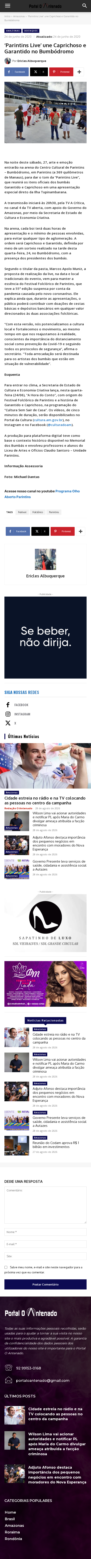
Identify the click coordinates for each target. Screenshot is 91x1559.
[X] (8, 723)
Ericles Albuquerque (31, 61)
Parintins (54, 512)
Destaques (31, 31)
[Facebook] (8, 705)
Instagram (22, 714)
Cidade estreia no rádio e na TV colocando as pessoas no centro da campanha (44, 800)
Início (7, 16)
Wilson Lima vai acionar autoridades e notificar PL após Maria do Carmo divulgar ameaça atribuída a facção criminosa (59, 819)
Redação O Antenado (18, 808)
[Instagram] (8, 714)
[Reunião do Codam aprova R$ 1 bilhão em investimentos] (16, 1145)
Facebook (21, 705)
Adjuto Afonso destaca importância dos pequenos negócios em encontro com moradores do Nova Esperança (59, 843)
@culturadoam (60, 424)
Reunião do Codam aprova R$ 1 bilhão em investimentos (56, 1145)
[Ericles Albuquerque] (8, 61)
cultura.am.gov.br (48, 420)
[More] (79, 71)
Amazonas (19, 16)
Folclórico (37, 512)
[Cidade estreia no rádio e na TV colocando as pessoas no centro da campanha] (45, 766)
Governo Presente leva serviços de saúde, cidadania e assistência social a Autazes (59, 865)
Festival (22, 512)
